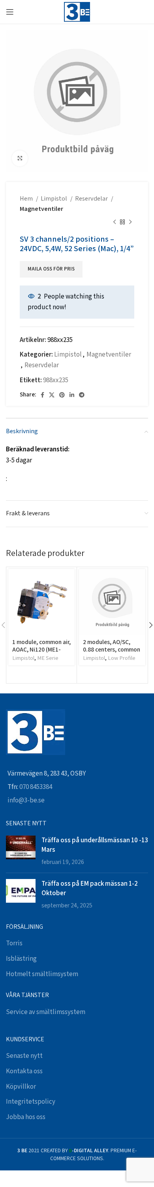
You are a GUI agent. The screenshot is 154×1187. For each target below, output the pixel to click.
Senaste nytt (24, 1056)
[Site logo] (77, 11)
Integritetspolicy (30, 1101)
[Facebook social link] (42, 395)
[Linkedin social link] (72, 395)
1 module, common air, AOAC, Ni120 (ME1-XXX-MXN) (41, 649)
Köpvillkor (21, 1086)
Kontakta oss (24, 1071)
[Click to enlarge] (20, 158)
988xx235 (55, 380)
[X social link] (52, 395)
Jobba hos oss (25, 1117)
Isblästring (21, 958)
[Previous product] (114, 222)
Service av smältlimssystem (45, 1012)
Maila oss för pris (51, 269)
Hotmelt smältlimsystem (42, 974)
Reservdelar (92, 199)
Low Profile (121, 658)
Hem (27, 199)
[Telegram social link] (82, 395)
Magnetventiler (41, 209)
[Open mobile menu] (10, 12)
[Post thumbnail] (21, 851)
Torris (14, 943)
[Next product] (130, 222)
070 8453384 (35, 787)
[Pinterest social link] (62, 395)
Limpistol (54, 199)
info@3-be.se (26, 800)
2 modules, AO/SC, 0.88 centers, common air (111, 649)
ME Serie (47, 658)
